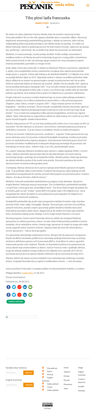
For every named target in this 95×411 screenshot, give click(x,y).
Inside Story (42, 23)
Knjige (80, 368)
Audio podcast (53, 384)
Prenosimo (68, 384)
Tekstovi (67, 372)
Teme (66, 389)
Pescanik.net (52, 368)
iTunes (49, 387)
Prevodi (50, 375)
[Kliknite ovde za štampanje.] (47, 27)
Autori (49, 371)
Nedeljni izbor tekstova (16, 368)
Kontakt (81, 386)
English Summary (14, 380)
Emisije (67, 376)
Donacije (81, 391)
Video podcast (53, 390)
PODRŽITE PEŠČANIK (15, 302)
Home (66, 368)
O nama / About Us (81, 380)
